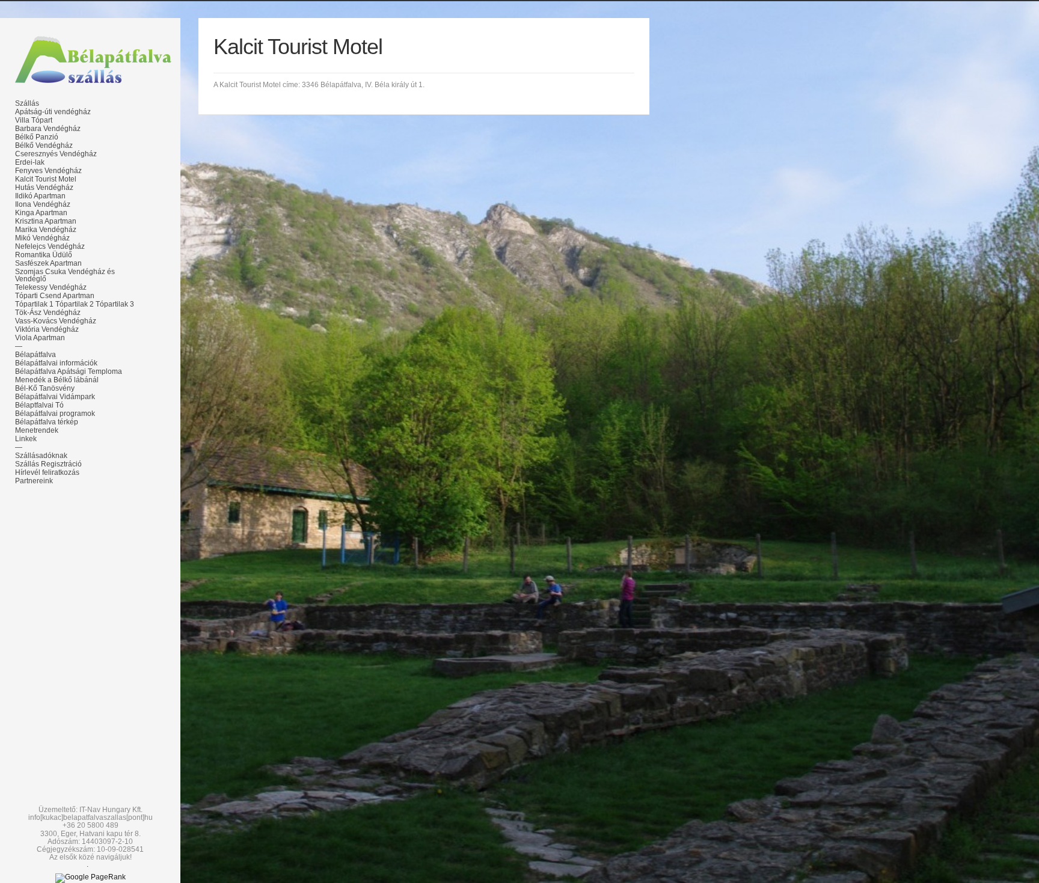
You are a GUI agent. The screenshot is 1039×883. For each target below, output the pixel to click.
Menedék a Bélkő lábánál (57, 380)
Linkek (26, 439)
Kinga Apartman (41, 213)
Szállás (27, 103)
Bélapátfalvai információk (56, 363)
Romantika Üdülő (43, 255)
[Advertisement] (90, 578)
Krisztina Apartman (45, 221)
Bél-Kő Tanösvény (45, 388)
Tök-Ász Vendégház (48, 312)
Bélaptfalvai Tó (39, 405)
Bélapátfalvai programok (55, 413)
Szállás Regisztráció (48, 464)
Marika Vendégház (45, 229)
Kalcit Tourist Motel (45, 179)
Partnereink (34, 481)
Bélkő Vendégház (44, 145)
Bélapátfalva (35, 354)
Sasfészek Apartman (48, 263)
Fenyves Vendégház (48, 171)
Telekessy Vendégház (51, 287)
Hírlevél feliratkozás (47, 472)
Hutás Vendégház (44, 187)
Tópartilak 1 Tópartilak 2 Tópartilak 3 (74, 304)
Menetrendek (36, 430)
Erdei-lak (29, 162)
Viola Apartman (40, 338)
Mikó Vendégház (42, 238)
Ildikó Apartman (40, 196)
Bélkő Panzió (36, 137)
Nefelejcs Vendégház (50, 246)
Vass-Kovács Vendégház (55, 321)
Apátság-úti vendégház (53, 112)
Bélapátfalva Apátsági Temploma (68, 371)
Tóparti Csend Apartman (54, 296)
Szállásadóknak (41, 455)
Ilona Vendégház (42, 204)
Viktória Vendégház (47, 329)
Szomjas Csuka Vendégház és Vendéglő (65, 275)
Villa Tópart (33, 120)
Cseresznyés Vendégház (56, 154)
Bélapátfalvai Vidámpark (55, 397)
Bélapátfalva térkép (46, 422)
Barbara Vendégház (48, 128)
